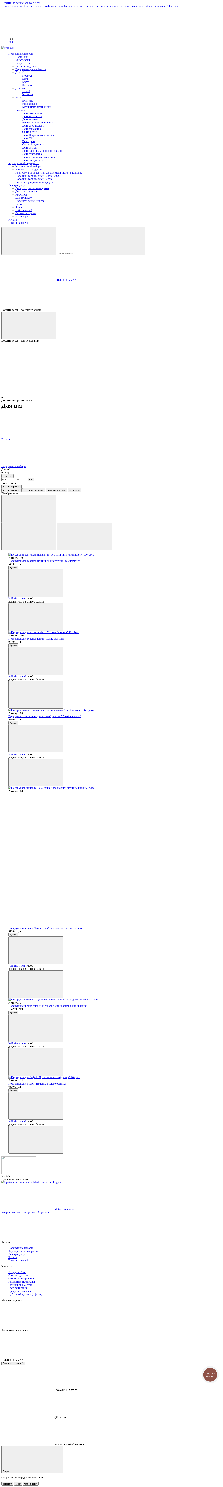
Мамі (25, 78)
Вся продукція (16, 185)
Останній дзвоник (33, 144)
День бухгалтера (32, 153)
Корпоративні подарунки (23, 163)
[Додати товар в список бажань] (35, 583)
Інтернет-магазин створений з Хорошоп (25, 1212)
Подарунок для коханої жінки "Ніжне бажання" (36, 638)
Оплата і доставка (12, 6)
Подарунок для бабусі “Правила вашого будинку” (37, 1083)
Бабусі (26, 81)
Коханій (27, 84)
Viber (18, 1483)
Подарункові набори (20, 53)
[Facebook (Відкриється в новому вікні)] (132, 32)
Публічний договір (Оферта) (161, 6)
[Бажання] (111, 295)
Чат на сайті (30, 1483)
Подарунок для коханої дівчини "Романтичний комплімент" (44, 560)
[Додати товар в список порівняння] (35, 617)
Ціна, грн (7, 476)
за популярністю (11, 486)
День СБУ (28, 138)
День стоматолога (33, 125)
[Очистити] (117, 241)
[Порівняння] (28, 325)
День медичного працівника (39, 157)
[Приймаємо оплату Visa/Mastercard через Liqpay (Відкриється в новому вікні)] (31, 1182)
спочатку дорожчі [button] (56, 490)
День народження (32, 160)
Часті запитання (108, 6)
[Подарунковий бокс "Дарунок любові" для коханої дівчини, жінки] (115, 999)
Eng (10, 41)
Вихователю (29, 103)
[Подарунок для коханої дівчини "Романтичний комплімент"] (115, 554)
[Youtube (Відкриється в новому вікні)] (184, 32)
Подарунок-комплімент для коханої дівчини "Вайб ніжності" (44, 716)
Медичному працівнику (36, 106)
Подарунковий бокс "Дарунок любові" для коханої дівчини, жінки (47, 1005)
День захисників (32, 116)
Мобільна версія (64, 1208)
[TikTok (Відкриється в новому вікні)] (80, 32)
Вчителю (27, 100)
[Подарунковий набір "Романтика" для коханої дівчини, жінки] (115, 788)
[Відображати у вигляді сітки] (28, 536)
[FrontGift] (18, 1172)
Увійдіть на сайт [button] (18, 598)
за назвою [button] (74, 490)
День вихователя (32, 113)
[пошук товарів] (28, 241)
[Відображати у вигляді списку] (84, 536)
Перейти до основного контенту (20, 2)
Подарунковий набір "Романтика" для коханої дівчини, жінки (45, 928)
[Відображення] (28, 509)
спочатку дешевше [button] (34, 490)
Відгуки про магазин (87, 6)
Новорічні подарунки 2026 (38, 122)
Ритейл (12, 219)
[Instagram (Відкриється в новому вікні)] (27, 32)
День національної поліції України (42, 150)
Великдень (28, 141)
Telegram (7, 1483)
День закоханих (31, 128)
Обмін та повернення (35, 6)
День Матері (29, 147)
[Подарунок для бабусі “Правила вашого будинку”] (115, 1077)
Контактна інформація (61, 6)
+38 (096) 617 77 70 (65, 279)
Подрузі (27, 75)
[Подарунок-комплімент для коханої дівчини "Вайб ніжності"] (115, 710)
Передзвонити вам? (13, 1363)
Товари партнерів (18, 222)
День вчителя (30, 119)
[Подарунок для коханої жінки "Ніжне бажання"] (115, 632)
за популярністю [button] (11, 490)
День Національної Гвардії (38, 135)
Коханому (28, 94)
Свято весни (29, 131)
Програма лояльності (131, 6)
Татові (26, 91)
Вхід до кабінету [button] (18, 1272)
